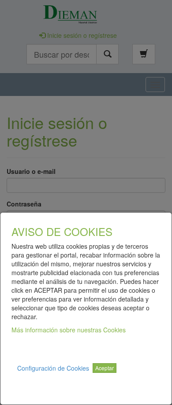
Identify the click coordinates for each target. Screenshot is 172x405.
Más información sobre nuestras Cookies (68, 329)
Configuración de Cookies (53, 368)
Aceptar (104, 368)
